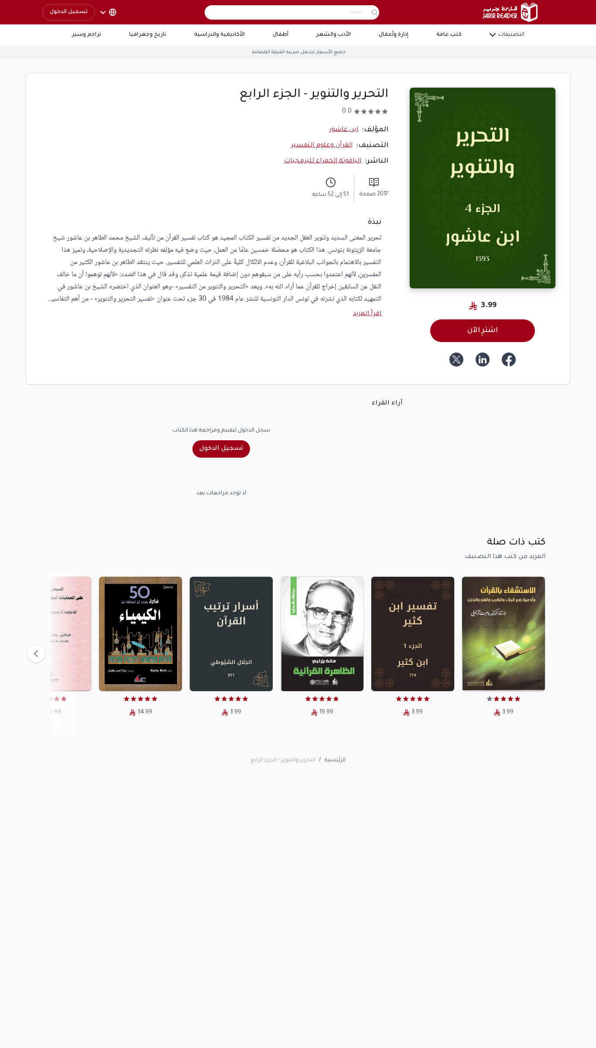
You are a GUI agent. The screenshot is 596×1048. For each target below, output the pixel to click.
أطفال (280, 35)
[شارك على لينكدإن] (482, 359)
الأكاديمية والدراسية (219, 35)
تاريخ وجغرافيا (147, 35)
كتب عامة (449, 35)
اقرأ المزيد (367, 314)
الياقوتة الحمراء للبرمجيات (322, 161)
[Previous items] (36, 653)
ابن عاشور (343, 130)
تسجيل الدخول (69, 12)
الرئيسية (335, 760)
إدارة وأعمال (393, 35)
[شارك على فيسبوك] (508, 359)
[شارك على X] (456, 359)
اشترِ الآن (482, 331)
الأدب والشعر (333, 35)
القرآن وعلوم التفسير (322, 145)
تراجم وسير (86, 35)
